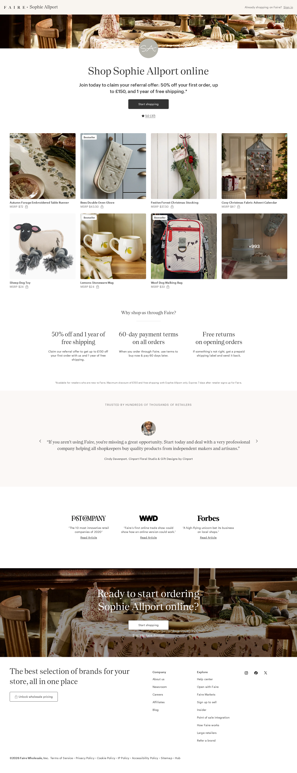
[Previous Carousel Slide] (40, 441)
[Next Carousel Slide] (257, 441)
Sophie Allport (173, 382)
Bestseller (89, 137)
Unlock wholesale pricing (36, 696)
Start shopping (148, 104)
